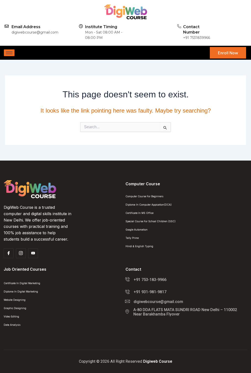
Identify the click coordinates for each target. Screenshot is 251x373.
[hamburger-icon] (9, 52)
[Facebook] (8, 253)
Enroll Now (228, 52)
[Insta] (21, 253)
